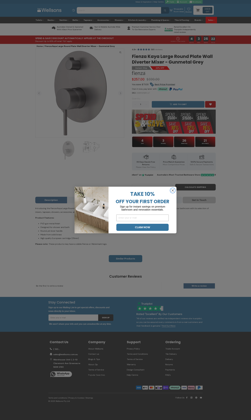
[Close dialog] (172, 190)
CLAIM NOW (142, 227)
